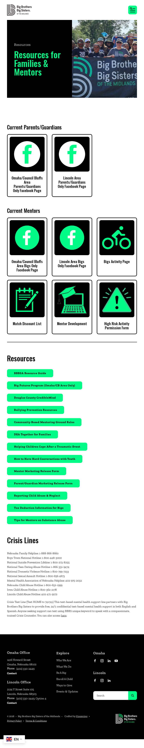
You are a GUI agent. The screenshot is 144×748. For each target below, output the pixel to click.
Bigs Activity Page (117, 261)
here (63, 615)
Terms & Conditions (36, 720)
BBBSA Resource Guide (30, 373)
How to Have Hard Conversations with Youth (44, 458)
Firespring (81, 716)
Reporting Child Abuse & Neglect (37, 495)
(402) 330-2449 (25, 668)
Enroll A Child (64, 679)
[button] (132, 10)
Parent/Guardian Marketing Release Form (43, 483)
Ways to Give (64, 685)
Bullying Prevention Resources (35, 410)
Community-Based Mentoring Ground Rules (44, 422)
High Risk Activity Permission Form (116, 325)
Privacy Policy (14, 720)
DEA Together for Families (32, 434)
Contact (12, 673)
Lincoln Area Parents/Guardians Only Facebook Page (72, 182)
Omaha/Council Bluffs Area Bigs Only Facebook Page (27, 265)
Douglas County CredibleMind (35, 397)
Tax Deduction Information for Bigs (39, 507)
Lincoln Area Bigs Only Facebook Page (72, 263)
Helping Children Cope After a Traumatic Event (47, 446)
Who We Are (63, 660)
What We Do (63, 666)
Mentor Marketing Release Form (36, 471)
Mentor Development (72, 323)
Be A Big (61, 672)
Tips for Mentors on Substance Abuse (40, 520)
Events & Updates (67, 691)
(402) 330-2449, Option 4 (31, 698)
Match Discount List (27, 323)
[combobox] (110, 695)
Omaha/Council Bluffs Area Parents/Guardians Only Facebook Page (27, 184)
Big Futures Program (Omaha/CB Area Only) (44, 385)
